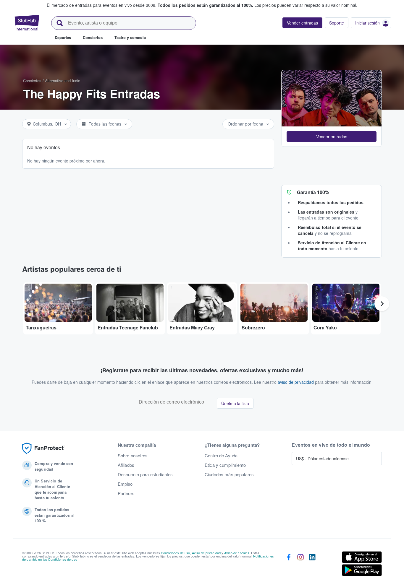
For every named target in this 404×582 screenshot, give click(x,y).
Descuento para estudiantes (145, 474)
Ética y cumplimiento (225, 465)
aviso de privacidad (296, 382)
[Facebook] (288, 565)
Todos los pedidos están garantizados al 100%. (205, 5)
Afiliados (126, 465)
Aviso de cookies (236, 552)
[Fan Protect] (43, 449)
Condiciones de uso (175, 552)
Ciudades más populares (229, 474)
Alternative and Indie (62, 80)
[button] (331, 136)
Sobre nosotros (133, 455)
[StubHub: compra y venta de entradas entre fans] (27, 22)
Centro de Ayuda (221, 455)
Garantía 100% (313, 192)
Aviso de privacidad (206, 552)
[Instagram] (300, 565)
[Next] (381, 303)
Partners (126, 493)
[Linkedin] (312, 565)
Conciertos (32, 80)
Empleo (125, 484)
